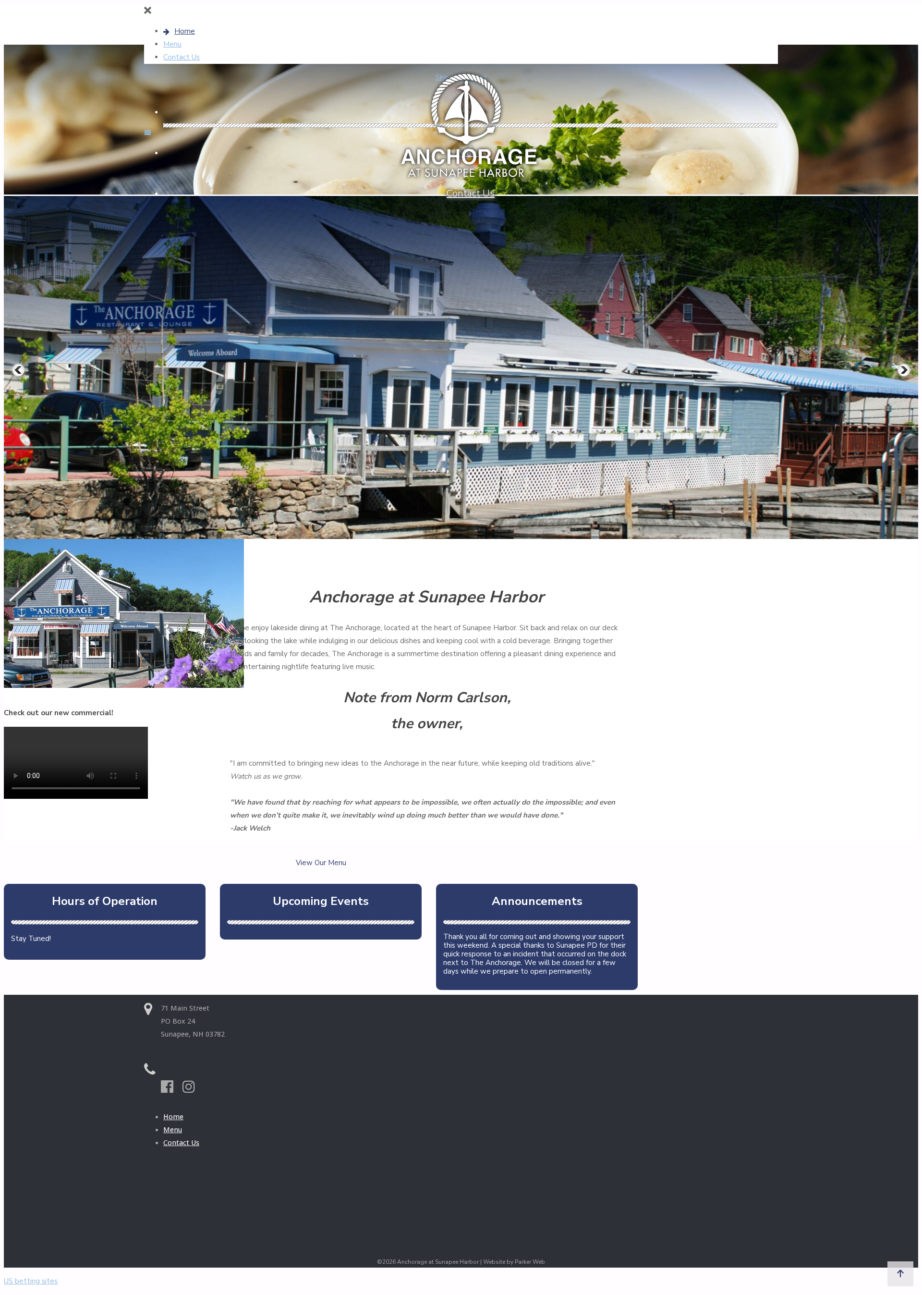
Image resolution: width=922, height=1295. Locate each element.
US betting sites (31, 1281)
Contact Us (181, 1142)
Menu (172, 1129)
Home (173, 1116)
